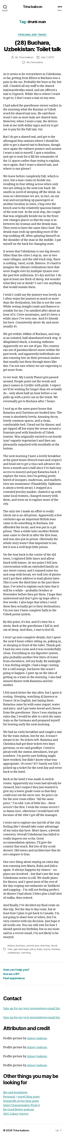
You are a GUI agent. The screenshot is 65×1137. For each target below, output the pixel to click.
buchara (20, 945)
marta (46, 949)
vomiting (26, 952)
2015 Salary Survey (16, 1114)
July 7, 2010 (47, 57)
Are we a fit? (11, 974)
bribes (11, 945)
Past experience (14, 978)
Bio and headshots (15, 1092)
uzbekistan (14, 952)
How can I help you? (16, 969)
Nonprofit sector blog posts (21, 1101)
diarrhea (45, 945)
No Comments (35, 62)
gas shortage (21, 949)
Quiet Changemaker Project (21, 1105)
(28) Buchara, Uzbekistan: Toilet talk (32, 46)
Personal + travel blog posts (21, 1097)
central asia (32, 945)
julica (32, 949)
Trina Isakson (32, 6)
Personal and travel (32, 34)
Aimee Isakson (37, 1038)
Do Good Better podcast (18, 1109)
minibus (55, 949)
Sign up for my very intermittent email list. (31, 1008)
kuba (39, 949)
